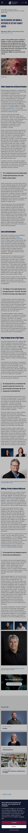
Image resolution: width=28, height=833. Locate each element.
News (15, 9)
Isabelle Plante (10, 108)
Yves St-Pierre (10, 498)
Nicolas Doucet (11, 543)
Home (2, 9)
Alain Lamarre (10, 351)
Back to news (7, 794)
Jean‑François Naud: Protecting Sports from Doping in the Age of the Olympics (13, 771)
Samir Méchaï (4, 728)
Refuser (14, 826)
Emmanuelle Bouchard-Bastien (7, 749)
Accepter (14, 822)
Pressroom (10, 9)
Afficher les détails (14, 830)
